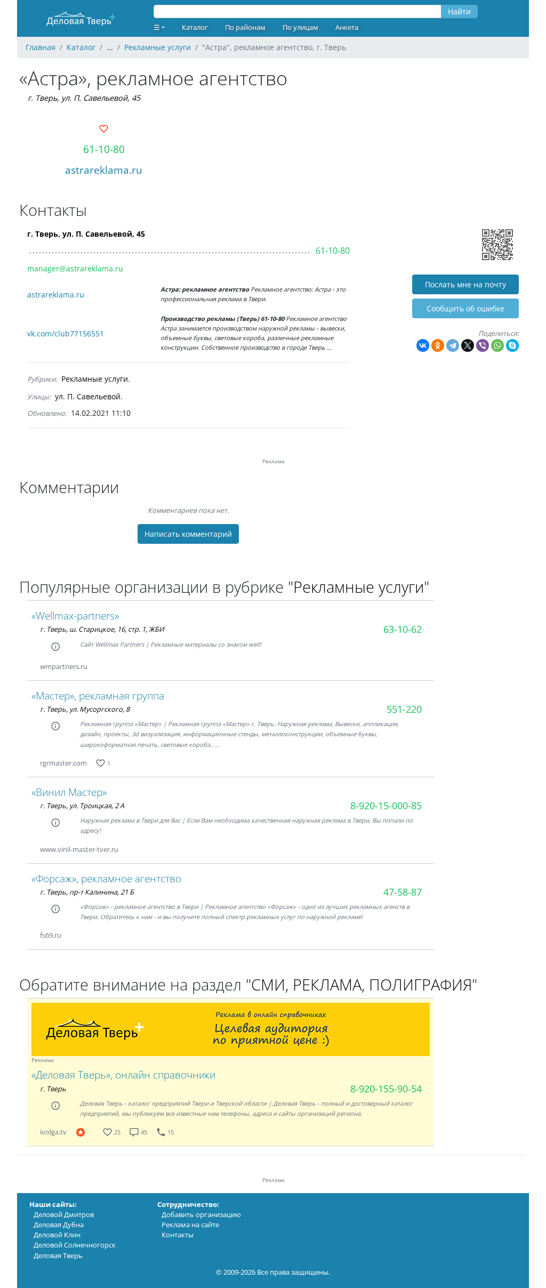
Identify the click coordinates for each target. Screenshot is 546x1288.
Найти (459, 11)
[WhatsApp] (497, 345)
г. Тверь (53, 1088)
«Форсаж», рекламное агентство (106, 878)
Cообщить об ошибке (465, 308)
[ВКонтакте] (422, 345)
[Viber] (482, 345)
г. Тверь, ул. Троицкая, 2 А (82, 805)
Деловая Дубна (59, 1224)
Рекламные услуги (94, 379)
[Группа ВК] (98, 1132)
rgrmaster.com (63, 763)
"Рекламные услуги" (358, 586)
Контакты (178, 1234)
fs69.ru (50, 935)
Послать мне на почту (465, 284)
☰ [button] (157, 27)
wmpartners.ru (63, 666)
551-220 (404, 709)
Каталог (195, 27)
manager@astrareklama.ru (75, 268)
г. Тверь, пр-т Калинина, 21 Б (87, 892)
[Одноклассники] (437, 345)
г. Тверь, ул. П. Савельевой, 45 (84, 98)
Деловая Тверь (58, 1255)
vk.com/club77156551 (65, 333)
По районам (245, 27)
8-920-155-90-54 (386, 1088)
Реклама (42, 1060)
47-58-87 (402, 891)
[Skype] (512, 345)
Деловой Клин (57, 1234)
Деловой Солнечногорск (75, 1245)
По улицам (300, 27)
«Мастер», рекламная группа (97, 695)
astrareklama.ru (103, 170)
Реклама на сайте (190, 1224)
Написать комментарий (188, 534)
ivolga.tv (53, 1132)
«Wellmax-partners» (75, 615)
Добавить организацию (201, 1214)
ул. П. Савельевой (88, 396)
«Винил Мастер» (69, 792)
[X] (467, 345)
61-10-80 (104, 149)
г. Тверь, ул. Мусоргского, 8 (85, 709)
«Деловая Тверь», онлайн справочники (123, 1074)
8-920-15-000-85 (386, 805)
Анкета (346, 27)
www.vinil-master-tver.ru (79, 849)
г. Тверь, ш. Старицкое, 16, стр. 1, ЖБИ (102, 629)
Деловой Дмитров (64, 1214)
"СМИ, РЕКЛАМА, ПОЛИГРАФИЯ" (361, 984)
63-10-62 (402, 629)
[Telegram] (452, 345)
